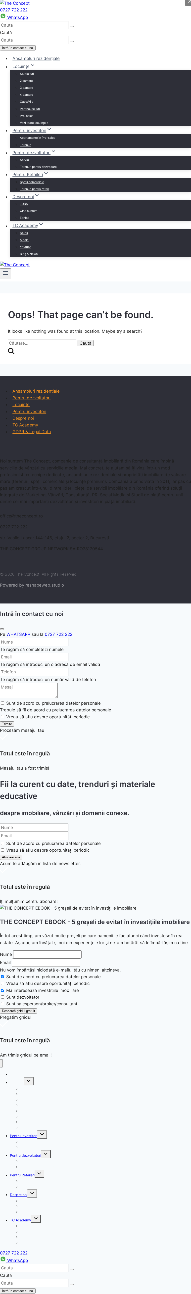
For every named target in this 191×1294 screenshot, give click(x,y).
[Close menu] (1, 1063)
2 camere (26, 81)
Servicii (25, 160)
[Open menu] (5, 273)
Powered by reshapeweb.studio (32, 585)
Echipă (24, 218)
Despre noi (23, 418)
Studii (24, 233)
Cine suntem (28, 211)
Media (24, 240)
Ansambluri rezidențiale (36, 58)
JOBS (24, 204)
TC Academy (25, 424)
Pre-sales (26, 116)
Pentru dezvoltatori (31, 397)
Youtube (25, 247)
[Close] (2, 629)
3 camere (26, 88)
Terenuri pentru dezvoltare (38, 167)
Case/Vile (26, 101)
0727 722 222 (14, 9)
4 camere (26, 94)
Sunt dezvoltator (22, 997)
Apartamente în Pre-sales (37, 137)
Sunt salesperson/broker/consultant (41, 1003)
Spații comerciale (32, 182)
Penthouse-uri (30, 109)
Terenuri (25, 145)
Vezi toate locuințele (34, 123)
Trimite (7, 724)
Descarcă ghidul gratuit (18, 1011)
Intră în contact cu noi (18, 48)
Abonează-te (11, 857)
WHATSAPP (19, 634)
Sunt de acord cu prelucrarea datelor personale (53, 976)
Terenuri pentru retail (34, 189)
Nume (6, 954)
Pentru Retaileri (22, 1175)
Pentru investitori (29, 411)
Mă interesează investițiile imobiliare (42, 990)
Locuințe (21, 404)
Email (5, 962)
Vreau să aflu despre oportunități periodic (48, 983)
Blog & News (29, 254)
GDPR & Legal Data (31, 431)
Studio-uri (27, 74)
